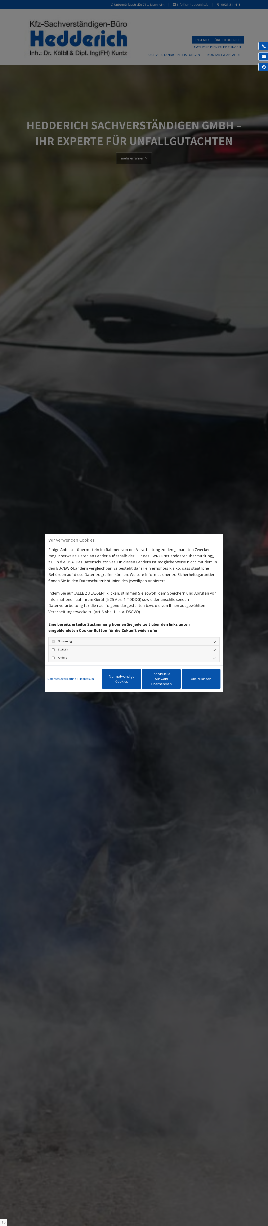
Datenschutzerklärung (62, 679)
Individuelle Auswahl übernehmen (161, 679)
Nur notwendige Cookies (121, 679)
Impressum (87, 679)
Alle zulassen (201, 679)
